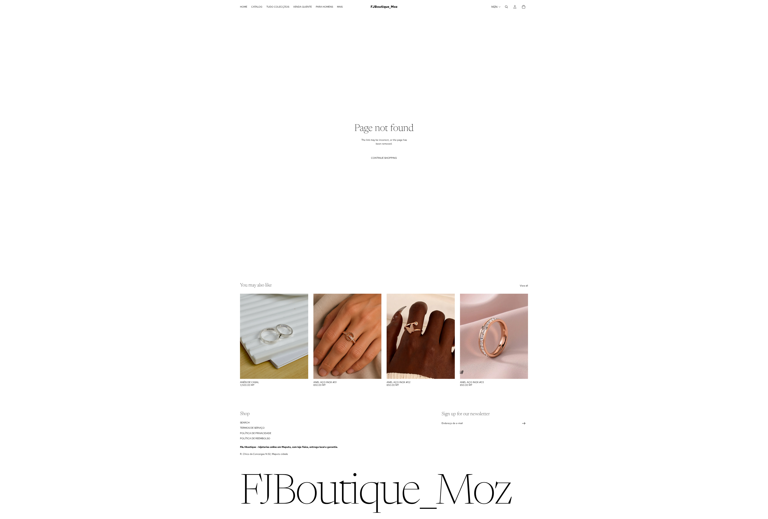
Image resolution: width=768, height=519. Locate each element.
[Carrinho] (523, 6)
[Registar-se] (524, 423)
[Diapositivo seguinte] (302, 336)
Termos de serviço (252, 427)
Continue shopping (384, 158)
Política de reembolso (255, 438)
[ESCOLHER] (302, 372)
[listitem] (340, 6)
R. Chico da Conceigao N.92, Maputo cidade (264, 454)
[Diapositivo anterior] (246, 336)
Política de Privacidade (255, 433)
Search (245, 422)
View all (524, 285)
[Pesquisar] (506, 6)
